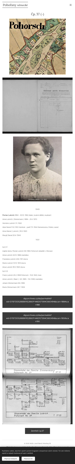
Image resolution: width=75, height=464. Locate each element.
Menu (71, 5)
